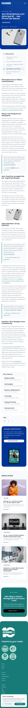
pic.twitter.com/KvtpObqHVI (9, 164)
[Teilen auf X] (8, 421)
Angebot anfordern (12, 610)
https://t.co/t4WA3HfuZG (9, 254)
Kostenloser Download (13, 440)
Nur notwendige (8, 703)
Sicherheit (3, 680)
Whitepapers (4, 687)
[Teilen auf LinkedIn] (4, 421)
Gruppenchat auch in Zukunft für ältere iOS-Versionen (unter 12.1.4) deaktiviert (13, 281)
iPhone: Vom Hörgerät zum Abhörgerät (13, 61)
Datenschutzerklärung (17, 701)
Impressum (4, 672)
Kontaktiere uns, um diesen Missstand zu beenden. (12, 110)
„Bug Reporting (17, 361)
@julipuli (19, 310)
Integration (3, 678)
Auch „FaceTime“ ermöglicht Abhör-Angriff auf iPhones (13, 65)
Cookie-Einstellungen (5, 676)
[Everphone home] (6, 3)
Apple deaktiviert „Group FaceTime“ (12, 69)
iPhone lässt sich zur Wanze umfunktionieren (11, 57)
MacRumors (6, 279)
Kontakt (3, 668)
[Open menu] (25, 3)
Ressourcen (5, 11)
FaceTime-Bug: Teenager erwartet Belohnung (12, 72)
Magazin (3, 691)
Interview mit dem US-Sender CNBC (11, 347)
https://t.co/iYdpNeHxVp (11, 310)
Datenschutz (4, 674)
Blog (11, 11)
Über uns (3, 663)
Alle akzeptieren (19, 703)
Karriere (3, 665)
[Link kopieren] (12, 421)
